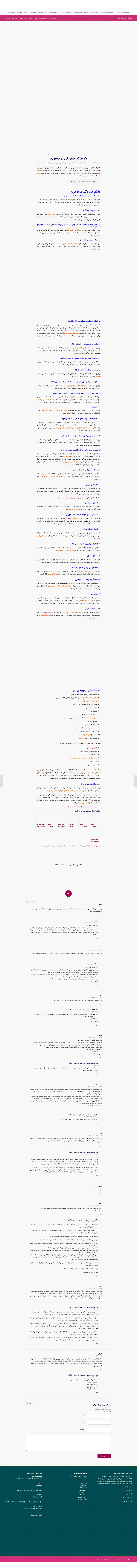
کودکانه (115, 1476)
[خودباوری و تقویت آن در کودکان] (92, 876)
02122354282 (38, 1506)
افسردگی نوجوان (88, 846)
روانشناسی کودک (127, 1490)
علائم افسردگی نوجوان (65, 846)
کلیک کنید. (67, 464)
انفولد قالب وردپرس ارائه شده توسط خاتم (102, 1559)
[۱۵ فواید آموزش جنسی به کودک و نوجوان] (135, 781)
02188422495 (38, 1483)
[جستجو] (8, 12)
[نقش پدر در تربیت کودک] (13, 876)
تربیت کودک (128, 1487)
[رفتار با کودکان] (44, 876)
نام (84, 1416)
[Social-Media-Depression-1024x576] (68, 90)
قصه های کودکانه (127, 1494)
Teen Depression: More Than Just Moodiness (80, 807)
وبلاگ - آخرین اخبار (125, 18)
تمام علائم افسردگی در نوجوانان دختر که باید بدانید (74, 498)
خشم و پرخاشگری (91, 707)
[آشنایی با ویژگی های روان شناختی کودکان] (76, 876)
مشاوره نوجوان (46, 846)
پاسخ (101, 915)
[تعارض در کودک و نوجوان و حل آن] (60, 876)
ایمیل (83, 1422)
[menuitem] (122, 12)
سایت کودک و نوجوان (125, 1476)
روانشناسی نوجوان (61, 163)
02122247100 (38, 1495)
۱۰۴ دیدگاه (87, 163)
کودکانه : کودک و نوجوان (119, 1559)
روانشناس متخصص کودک (44, 163)
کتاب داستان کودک (126, 1497)
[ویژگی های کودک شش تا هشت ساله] (108, 876)
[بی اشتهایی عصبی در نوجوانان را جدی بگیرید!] (123, 876)
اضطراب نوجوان (48, 612)
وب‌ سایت (82, 1429)
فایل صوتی (54, 846)
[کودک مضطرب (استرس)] (29, 876)
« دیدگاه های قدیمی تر (31, 902)
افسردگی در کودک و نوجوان (74, 163)
